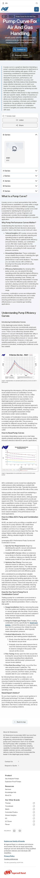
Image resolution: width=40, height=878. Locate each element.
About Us (8, 795)
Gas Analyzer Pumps (12, 778)
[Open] (36, 9)
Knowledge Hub (10, 792)
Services (8, 789)
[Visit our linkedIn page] (14, 831)
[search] (36, 3)
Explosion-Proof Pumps (13, 781)
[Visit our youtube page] (20, 831)
